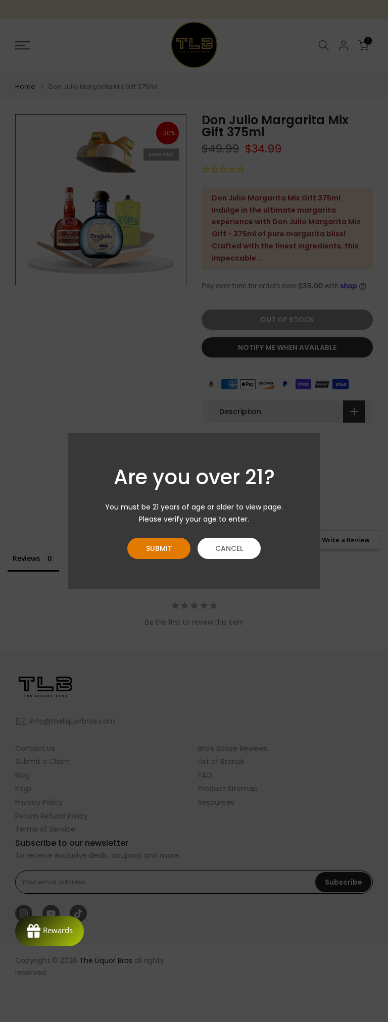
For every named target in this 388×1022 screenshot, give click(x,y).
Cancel (229, 548)
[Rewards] (49, 931)
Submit (159, 548)
